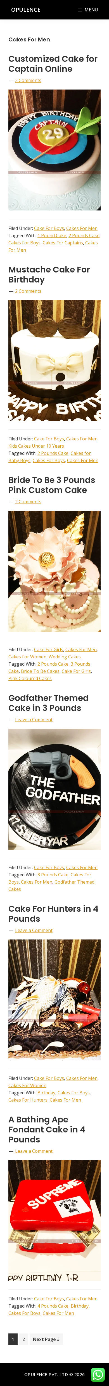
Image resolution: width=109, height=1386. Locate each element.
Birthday (46, 1093)
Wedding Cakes (65, 657)
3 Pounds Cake (52, 875)
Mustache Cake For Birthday (49, 275)
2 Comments (28, 80)
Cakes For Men (82, 228)
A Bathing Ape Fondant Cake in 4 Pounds (46, 1130)
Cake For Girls (48, 649)
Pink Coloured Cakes (30, 678)
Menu (91, 10)
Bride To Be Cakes (40, 671)
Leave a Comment (34, 719)
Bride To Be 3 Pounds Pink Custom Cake (51, 485)
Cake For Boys (49, 228)
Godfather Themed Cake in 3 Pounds (48, 703)
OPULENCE (26, 9)
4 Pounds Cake (52, 1306)
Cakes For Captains (63, 243)
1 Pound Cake (51, 235)
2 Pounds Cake (83, 235)
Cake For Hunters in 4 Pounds (53, 914)
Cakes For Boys (24, 243)
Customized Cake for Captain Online (53, 64)
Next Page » (46, 1340)
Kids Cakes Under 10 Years (36, 446)
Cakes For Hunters (28, 1100)
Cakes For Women (27, 657)
